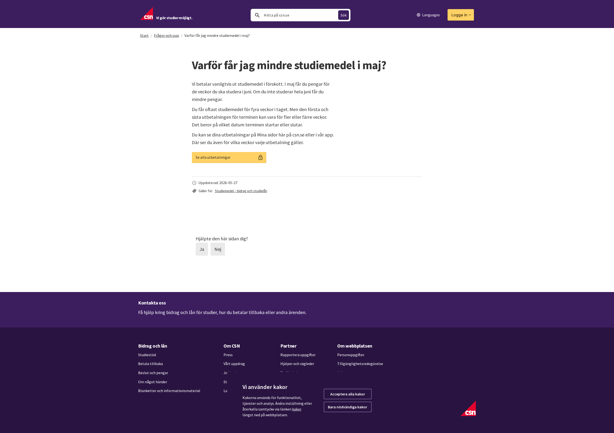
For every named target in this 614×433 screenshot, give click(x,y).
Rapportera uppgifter (298, 354)
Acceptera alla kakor (347, 394)
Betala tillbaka (150, 363)
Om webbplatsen (354, 346)
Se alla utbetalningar (213, 157)
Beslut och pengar (153, 372)
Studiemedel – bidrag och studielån (241, 191)
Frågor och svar (166, 35)
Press (228, 354)
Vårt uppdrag (234, 363)
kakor (296, 409)
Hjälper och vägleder (297, 363)
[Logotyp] (468, 408)
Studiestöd (147, 354)
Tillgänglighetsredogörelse (360, 363)
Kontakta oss (152, 303)
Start (144, 35)
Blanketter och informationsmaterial (169, 390)
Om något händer (152, 381)
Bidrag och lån (152, 346)
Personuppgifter (350, 354)
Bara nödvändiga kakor (347, 407)
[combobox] (300, 15)
